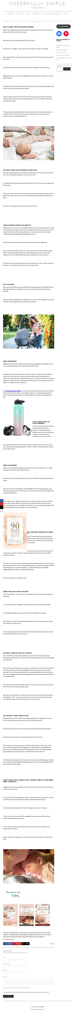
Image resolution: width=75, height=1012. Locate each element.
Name (4, 957)
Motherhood (10, 13)
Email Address (6, 963)
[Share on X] (1, 507)
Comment (5, 976)
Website (5, 970)
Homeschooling (37, 13)
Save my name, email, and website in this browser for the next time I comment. (17, 987)
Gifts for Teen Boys (60, 52)
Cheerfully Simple (37, 3)
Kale (42, 1007)
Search (59, 66)
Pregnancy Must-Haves (61, 49)
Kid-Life (28, 13)
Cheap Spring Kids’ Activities (62, 55)
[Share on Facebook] (1, 500)
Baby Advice (20, 13)
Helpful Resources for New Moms (52, 13)
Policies (65, 13)
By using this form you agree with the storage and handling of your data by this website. (27, 992)
